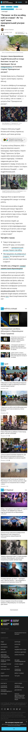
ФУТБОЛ (15, 6)
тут (7, 296)
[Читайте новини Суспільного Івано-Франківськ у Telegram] (14, 709)
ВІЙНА (3, 6)
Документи (18, 690)
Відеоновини (5, 675)
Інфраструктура (19, 654)
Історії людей (4, 11)
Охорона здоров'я (20, 652)
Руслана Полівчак (9, 29)
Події (2, 642)
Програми (4, 694)
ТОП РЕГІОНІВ (9, 6)
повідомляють (6, 67)
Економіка (4, 647)
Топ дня (17, 675)
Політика (4, 666)
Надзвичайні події (20, 649)
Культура (17, 644)
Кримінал (4, 644)
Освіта (17, 647)
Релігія (17, 666)
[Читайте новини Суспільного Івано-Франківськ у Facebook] (2, 709)
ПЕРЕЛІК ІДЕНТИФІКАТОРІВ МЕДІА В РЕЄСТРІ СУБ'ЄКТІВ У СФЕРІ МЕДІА (20, 696)
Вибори (3, 649)
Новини (3, 632)
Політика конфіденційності (6, 690)
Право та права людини (5, 660)
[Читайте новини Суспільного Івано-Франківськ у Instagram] (5, 709)
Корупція (17, 642)
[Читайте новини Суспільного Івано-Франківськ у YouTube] (8, 709)
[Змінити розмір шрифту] (26, 33)
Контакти (4, 683)
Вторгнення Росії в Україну (7, 9)
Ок (14, 728)
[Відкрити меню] (26, 2)
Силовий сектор (6, 664)
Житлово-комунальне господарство (5, 656)
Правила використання (19, 686)
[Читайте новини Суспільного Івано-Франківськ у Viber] (11, 709)
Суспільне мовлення (4, 686)
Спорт (2, 673)
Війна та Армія (19, 9)
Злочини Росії (5, 669)
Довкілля (4, 652)
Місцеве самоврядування (20, 660)
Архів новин (18, 683)
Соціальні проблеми (18, 670)
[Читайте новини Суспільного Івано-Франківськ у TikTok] (20, 709)
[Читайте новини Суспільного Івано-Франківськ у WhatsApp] (17, 709)
